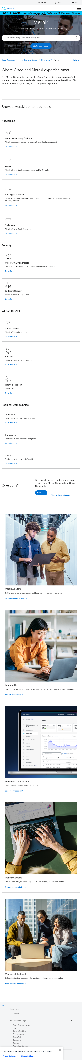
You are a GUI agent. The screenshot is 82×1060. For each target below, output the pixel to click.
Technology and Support (28, 60)
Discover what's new (13, 791)
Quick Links (14, 1009)
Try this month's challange (15, 887)
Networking (45, 60)
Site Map (16, 1043)
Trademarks (17, 1040)
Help (14, 1028)
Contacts (16, 1014)
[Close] (60, 1050)
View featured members (14, 983)
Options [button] (75, 60)
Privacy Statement (9, 1056)
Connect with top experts (15, 598)
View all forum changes (60, 495)
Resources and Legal (18, 1021)
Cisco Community (8, 60)
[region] (31, 1053)
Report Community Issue (21, 1025)
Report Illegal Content (20, 1046)
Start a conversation (41, 46)
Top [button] (5, 1005)
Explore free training (13, 695)
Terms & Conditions (19, 1031)
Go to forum (10, 146)
